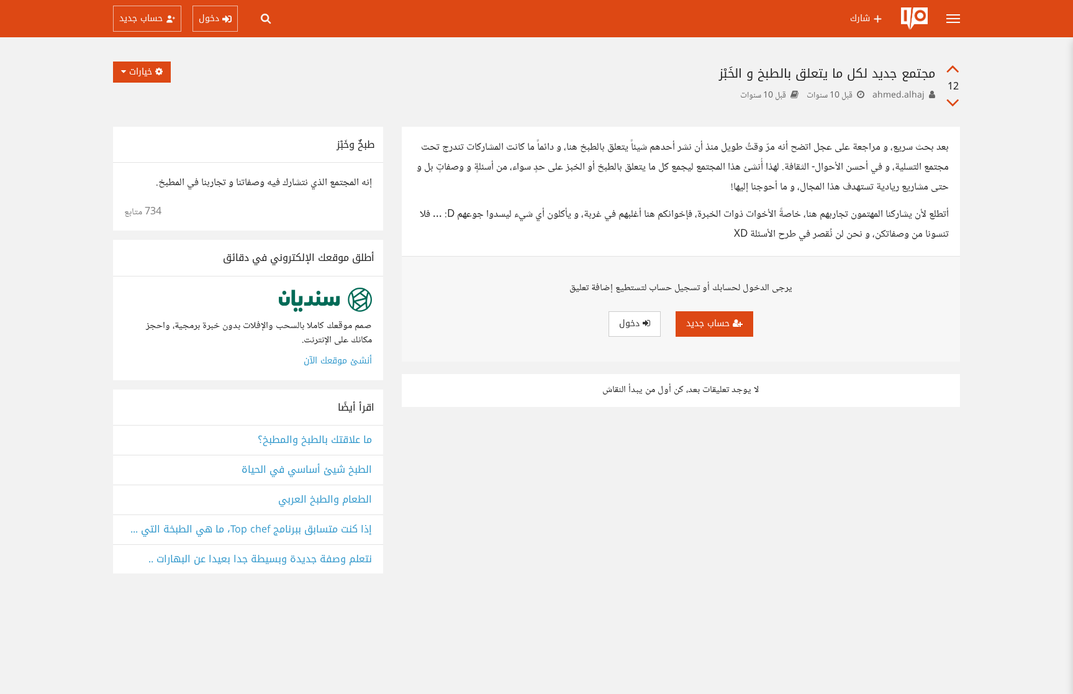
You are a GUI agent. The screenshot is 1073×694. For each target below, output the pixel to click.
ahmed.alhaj (898, 95)
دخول (631, 323)
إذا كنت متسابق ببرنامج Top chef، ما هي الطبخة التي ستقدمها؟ (248, 530)
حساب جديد (709, 323)
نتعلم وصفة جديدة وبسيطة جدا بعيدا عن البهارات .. (260, 559)
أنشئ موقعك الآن (338, 360)
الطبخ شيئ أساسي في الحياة (307, 470)
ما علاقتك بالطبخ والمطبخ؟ (315, 440)
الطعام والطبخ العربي (325, 500)
